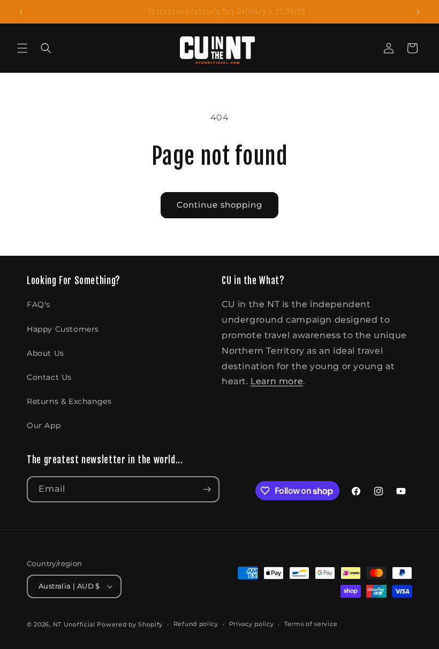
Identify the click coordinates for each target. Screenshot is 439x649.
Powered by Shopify (130, 624)
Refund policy (195, 624)
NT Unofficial (74, 624)
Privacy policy (251, 624)
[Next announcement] (418, 12)
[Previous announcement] (21, 12)
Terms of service (310, 624)
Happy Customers (63, 329)
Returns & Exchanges (69, 401)
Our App (43, 425)
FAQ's (38, 304)
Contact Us (49, 377)
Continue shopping (219, 205)
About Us (45, 353)
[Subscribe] (206, 489)
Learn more (277, 381)
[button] (22, 48)
